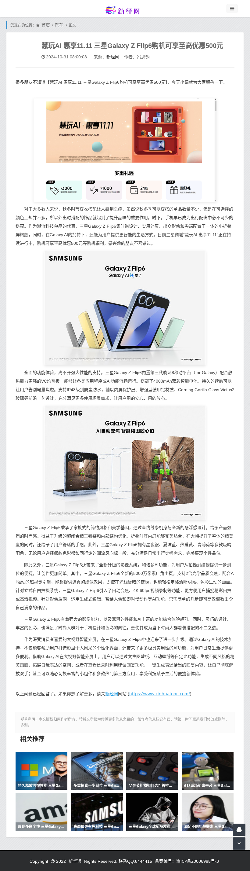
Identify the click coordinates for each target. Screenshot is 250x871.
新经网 (112, 57)
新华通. (76, 861)
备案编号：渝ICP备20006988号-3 (187, 861)
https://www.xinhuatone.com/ (159, 693)
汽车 (59, 25)
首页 (45, 25)
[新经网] (125, 10)
